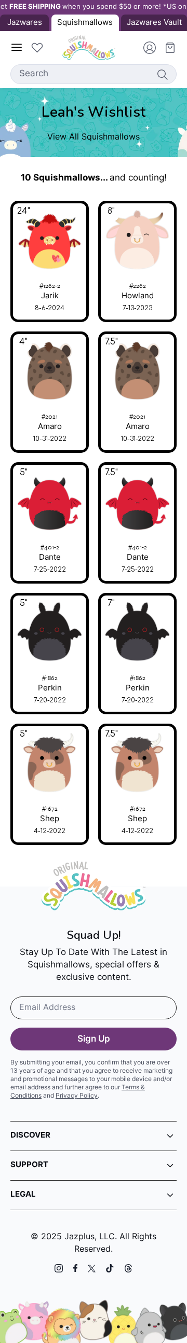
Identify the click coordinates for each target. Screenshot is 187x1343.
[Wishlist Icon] (37, 48)
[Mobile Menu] (16, 47)
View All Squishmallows (93, 137)
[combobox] (93, 74)
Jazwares (24, 23)
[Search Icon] (162, 74)
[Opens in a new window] (59, 1268)
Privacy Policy (77, 1096)
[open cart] (166, 47)
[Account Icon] (145, 47)
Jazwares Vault (154, 23)
